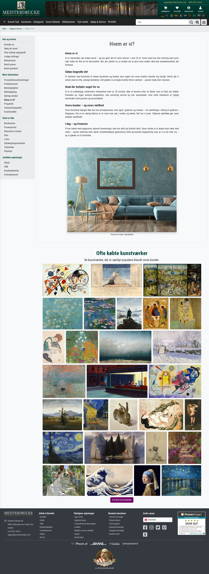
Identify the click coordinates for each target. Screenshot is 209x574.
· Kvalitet (77, 527)
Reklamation (10, 60)
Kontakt (112, 21)
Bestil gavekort (11, 68)
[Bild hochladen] (204, 22)
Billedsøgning (10, 92)
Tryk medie (82, 21)
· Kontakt (42, 517)
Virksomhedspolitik (13, 107)
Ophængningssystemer (14, 143)
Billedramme (68, 21)
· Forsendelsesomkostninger (85, 524)
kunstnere (26, 21)
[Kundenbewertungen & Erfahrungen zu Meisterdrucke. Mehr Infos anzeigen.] (191, 523)
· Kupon (77, 534)
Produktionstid (10, 84)
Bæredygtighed (11, 88)
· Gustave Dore (114, 534)
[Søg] (191, 22)
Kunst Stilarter (53, 21)
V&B (6, 166)
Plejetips (8, 151)
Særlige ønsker (11, 96)
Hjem (4, 29)
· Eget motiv (78, 517)
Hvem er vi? (9, 100)
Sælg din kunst (11, 48)
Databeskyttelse (11, 170)
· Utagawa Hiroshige (116, 530)
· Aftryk (41, 520)
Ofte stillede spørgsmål (15, 52)
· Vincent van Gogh (115, 517)
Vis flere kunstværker (122, 500)
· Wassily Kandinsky (116, 527)
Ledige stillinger (11, 56)
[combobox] (157, 519)
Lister (6, 139)
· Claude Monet (114, 520)
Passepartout (10, 127)
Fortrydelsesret (11, 174)
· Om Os (42, 537)
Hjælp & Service (98, 21)
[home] (4, 22)
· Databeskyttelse (45, 527)
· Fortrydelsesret (45, 530)
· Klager (42, 534)
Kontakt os (9, 44)
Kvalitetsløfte (10, 111)
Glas (6, 135)
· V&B (41, 524)
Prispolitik (8, 103)
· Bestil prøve (79, 537)
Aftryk (7, 162)
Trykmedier (9, 147)
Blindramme (9, 123)
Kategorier (38, 21)
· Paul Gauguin (114, 524)
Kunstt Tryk (13, 21)
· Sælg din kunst (80, 520)
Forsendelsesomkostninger (16, 80)
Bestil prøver (10, 64)
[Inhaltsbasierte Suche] (197, 22)
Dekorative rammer (13, 131)
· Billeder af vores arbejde (84, 530)
